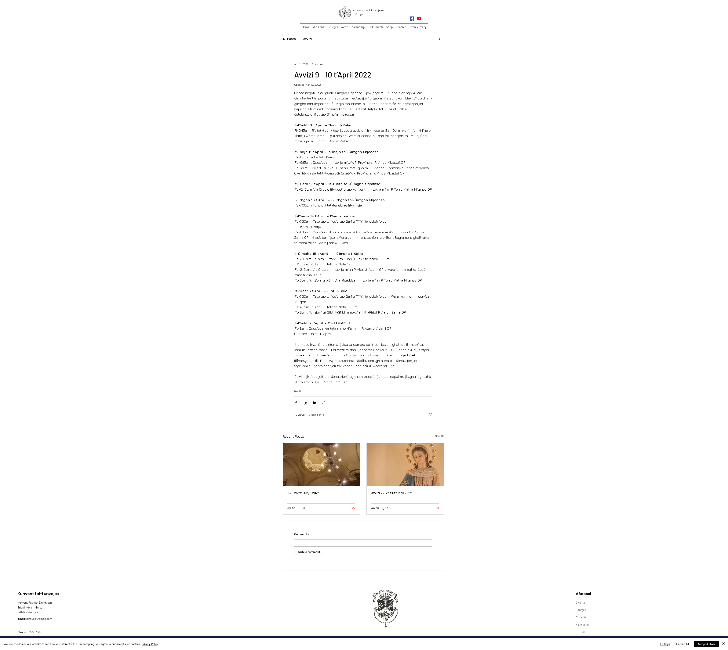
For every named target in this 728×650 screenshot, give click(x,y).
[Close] (723, 644)
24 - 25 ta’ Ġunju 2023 (303, 493)
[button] (439, 38)
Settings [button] (665, 644)
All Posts (289, 39)
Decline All (682, 644)
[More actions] (430, 64)
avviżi (307, 39)
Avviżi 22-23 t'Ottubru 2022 (391, 493)
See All (439, 435)
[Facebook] (412, 18)
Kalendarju (582, 624)
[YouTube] (419, 18)
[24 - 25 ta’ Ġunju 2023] (321, 464)
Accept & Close (706, 644)
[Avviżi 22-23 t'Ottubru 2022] (405, 464)
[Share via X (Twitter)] (305, 403)
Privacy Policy (150, 644)
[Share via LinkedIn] (314, 403)
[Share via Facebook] (296, 403)
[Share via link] (324, 403)
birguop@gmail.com (39, 618)
